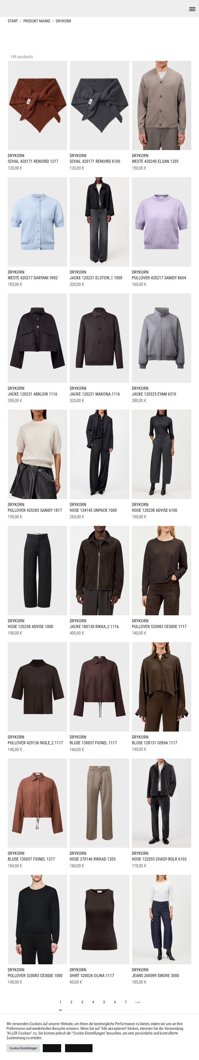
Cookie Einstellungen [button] (23, 1048)
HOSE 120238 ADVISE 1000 (30, 626)
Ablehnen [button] (52, 1048)
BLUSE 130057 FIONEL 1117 (93, 742)
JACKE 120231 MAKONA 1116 (95, 394)
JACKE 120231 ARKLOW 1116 (32, 394)
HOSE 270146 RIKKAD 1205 (93, 859)
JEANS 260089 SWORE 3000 (155, 975)
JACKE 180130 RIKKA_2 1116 (94, 626)
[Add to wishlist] (60, 67)
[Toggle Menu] (192, 9)
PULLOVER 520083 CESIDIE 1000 (35, 975)
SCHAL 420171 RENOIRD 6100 (95, 161)
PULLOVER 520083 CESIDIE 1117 (159, 626)
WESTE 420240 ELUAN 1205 (155, 161)
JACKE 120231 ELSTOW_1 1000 (96, 277)
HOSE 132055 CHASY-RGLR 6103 (159, 859)
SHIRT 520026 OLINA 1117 (92, 975)
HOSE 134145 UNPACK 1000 (93, 510)
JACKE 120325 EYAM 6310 (154, 394)
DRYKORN (16, 155)
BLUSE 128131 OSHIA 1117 (154, 742)
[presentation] (11, 104)
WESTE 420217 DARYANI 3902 (33, 277)
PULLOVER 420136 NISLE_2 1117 (35, 742)
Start (13, 21)
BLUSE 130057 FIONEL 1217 (31, 859)
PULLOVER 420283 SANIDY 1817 (35, 510)
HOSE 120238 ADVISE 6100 (154, 510)
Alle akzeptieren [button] (78, 1048)
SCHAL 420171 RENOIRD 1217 (33, 161)
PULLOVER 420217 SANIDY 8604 (159, 277)
